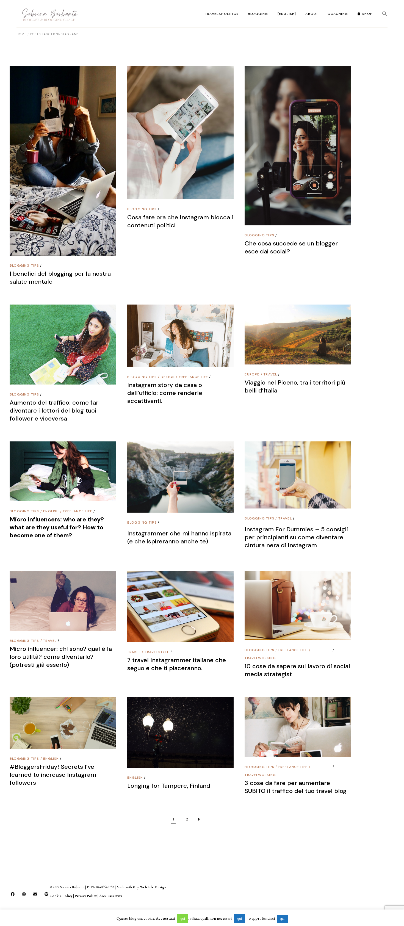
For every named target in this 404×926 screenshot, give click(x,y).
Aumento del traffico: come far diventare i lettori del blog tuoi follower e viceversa (54, 410)
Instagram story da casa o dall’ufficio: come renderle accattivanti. (164, 393)
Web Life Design (153, 887)
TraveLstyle (157, 652)
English (51, 511)
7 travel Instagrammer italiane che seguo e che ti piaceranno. (176, 664)
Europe (252, 374)
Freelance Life (193, 377)
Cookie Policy (60, 896)
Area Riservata (110, 896)
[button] (385, 13)
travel (270, 374)
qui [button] (182, 918)
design (168, 377)
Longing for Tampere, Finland (168, 786)
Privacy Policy (86, 896)
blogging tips (24, 265)
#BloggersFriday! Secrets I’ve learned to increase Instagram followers (53, 775)
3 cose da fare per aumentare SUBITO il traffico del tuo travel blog (296, 787)
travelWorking (260, 658)
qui (282, 919)
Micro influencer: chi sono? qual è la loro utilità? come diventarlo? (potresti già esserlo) (61, 657)
